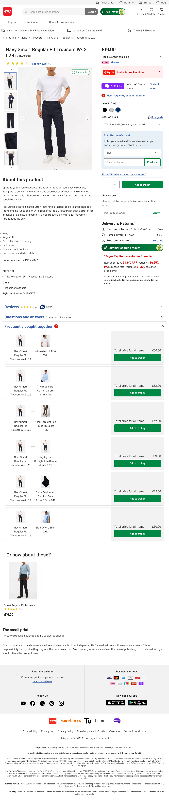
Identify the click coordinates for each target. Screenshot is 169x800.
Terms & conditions (135, 731)
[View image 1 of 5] (10, 81)
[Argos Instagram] (61, 703)
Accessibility (30, 731)
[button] (80, 72)
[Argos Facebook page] (33, 703)
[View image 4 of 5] (10, 140)
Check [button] (156, 212)
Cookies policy (85, 731)
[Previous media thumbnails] (10, 69)
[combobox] (53, 11)
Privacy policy (65, 731)
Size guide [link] (157, 117)
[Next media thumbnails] (10, 168)
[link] (28, 64)
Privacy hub (47, 731)
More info (157, 240)
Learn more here (42, 681)
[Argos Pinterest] (52, 703)
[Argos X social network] (42, 703)
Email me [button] (152, 162)
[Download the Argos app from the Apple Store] (115, 704)
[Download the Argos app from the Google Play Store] (137, 704)
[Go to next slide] (88, 118)
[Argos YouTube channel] (23, 703)
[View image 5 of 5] (11, 159)
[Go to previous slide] (23, 118)
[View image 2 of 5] (10, 101)
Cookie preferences (108, 731)
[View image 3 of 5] (10, 120)
